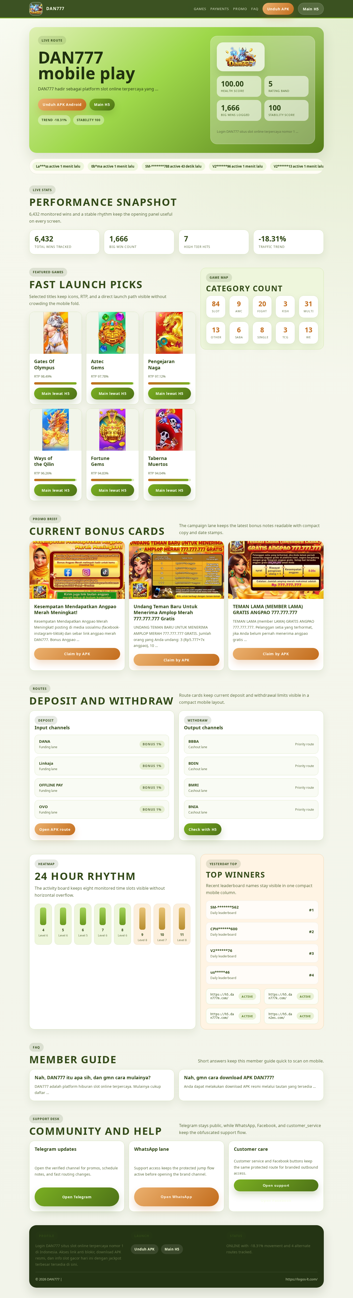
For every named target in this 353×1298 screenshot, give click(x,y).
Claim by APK (77, 653)
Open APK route (55, 829)
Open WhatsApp (176, 1197)
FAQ (254, 8)
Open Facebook (276, 1200)
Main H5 (311, 8)
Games (200, 8)
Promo (240, 8)
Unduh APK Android (62, 104)
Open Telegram (77, 1196)
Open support (276, 1185)
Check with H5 (203, 829)
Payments (219, 8)
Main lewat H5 (56, 393)
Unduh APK (278, 8)
